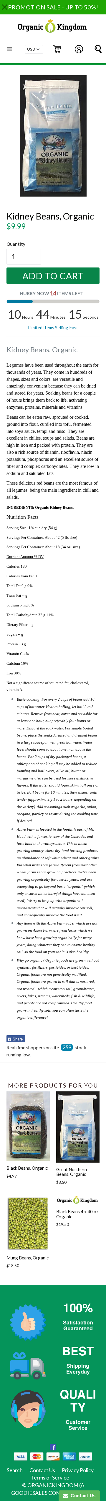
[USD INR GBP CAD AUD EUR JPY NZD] (34, 49)
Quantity (15, 244)
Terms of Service (50, 1477)
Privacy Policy (78, 1470)
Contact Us (42, 1470)
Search (15, 1470)
